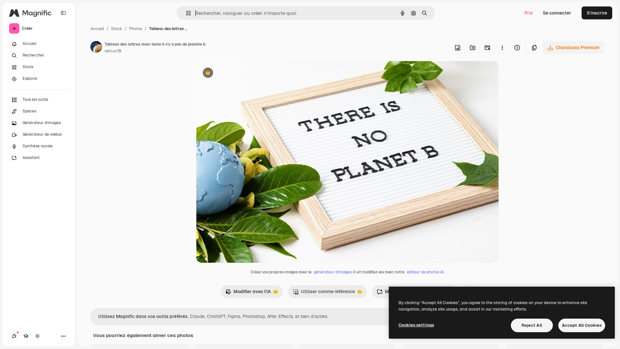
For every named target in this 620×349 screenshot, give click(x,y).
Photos (135, 28)
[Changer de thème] (37, 336)
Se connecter (557, 13)
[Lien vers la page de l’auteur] (96, 48)
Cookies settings (416, 325)
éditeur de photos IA (425, 272)
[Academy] (26, 336)
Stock (116, 28)
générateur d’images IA (335, 272)
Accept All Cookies (582, 325)
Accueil (97, 28)
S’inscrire (597, 13)
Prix (528, 13)
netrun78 (113, 51)
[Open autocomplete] (186, 13)
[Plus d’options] (502, 47)
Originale (239, 73)
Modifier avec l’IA (248, 293)
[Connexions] (14, 336)
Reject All (532, 325)
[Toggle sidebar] (63, 13)
